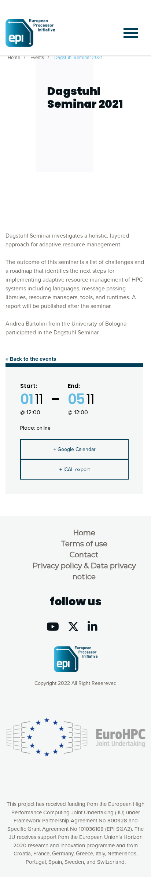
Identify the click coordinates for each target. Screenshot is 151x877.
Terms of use (84, 543)
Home (14, 57)
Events (37, 57)
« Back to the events (30, 359)
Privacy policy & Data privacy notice (84, 571)
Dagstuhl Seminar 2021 (78, 57)
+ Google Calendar (75, 449)
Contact (84, 554)
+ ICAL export (74, 469)
